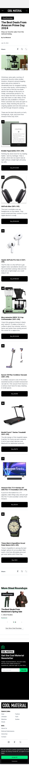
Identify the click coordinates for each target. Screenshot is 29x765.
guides (17, 719)
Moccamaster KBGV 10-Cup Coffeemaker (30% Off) (12, 318)
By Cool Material (6, 37)
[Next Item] (21, 622)
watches (4, 719)
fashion (17, 714)
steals (3, 722)
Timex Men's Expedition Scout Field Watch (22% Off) (13, 544)
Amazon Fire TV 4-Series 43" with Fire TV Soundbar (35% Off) (14, 489)
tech (16, 716)
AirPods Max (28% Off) (10, 206)
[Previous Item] (7, 622)
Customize (14, 761)
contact (3, 737)
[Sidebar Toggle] (2, 10)
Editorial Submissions (7, 731)
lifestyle (4, 716)
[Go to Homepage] (15, 11)
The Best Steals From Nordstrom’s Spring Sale (11, 610)
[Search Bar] (27, 11)
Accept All (14, 757)
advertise (4, 734)
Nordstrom (4, 617)
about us (4, 728)
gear (2, 714)
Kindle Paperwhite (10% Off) (12, 151)
